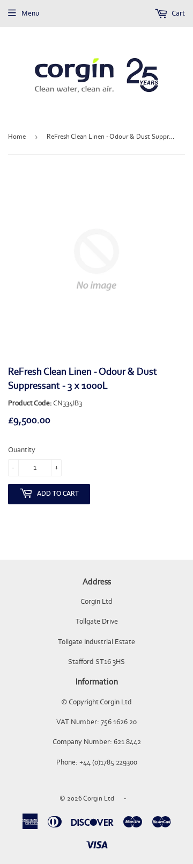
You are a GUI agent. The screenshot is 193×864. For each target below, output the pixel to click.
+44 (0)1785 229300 (108, 762)
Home (17, 136)
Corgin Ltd (98, 798)
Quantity (21, 449)
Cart (177, 13)
